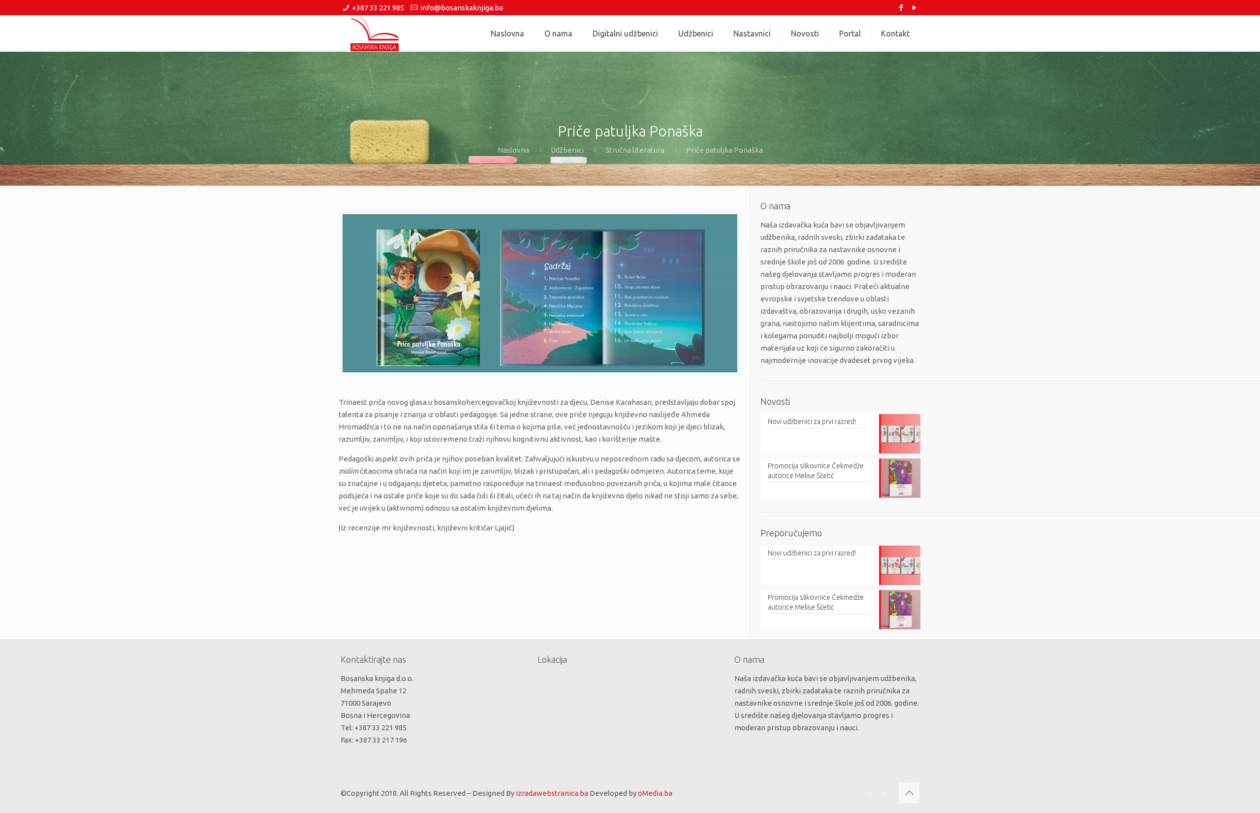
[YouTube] (914, 7)
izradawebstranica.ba (552, 793)
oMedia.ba (655, 793)
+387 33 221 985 (378, 7)
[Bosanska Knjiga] (374, 33)
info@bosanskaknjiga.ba (461, 7)
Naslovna (513, 150)
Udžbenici (567, 150)
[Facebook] (901, 7)
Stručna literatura (634, 150)
